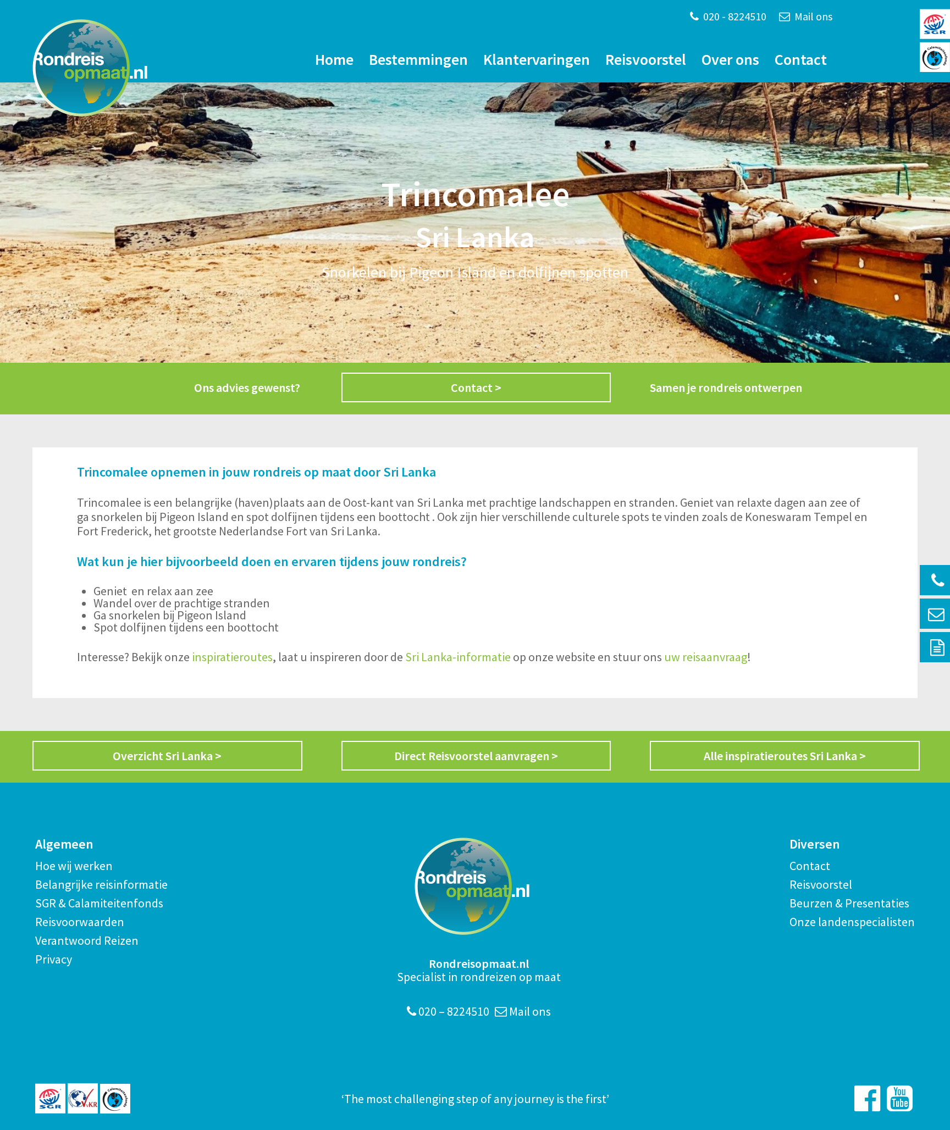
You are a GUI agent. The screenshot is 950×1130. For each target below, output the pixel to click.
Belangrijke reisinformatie (101, 884)
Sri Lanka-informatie (458, 656)
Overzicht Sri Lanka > (167, 755)
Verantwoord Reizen (87, 940)
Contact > (476, 387)
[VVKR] (83, 1098)
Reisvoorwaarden (79, 921)
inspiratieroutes (232, 656)
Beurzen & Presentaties (849, 903)
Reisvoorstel (645, 59)
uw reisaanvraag (705, 656)
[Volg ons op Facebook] (867, 1098)
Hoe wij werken (74, 865)
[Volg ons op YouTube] (900, 1098)
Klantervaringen (536, 59)
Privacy (53, 959)
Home (334, 59)
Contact (801, 59)
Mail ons (812, 16)
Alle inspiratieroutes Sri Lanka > (785, 755)
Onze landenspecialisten (852, 921)
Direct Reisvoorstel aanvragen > (476, 755)
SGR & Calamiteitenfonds (99, 903)
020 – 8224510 (452, 1011)
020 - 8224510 (733, 16)
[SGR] (50, 1098)
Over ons (730, 59)
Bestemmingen (418, 59)
